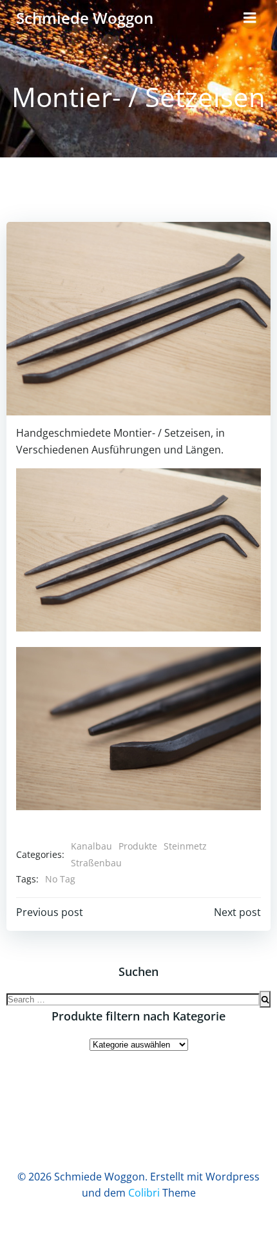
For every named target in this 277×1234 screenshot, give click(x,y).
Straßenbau (96, 863)
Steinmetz (185, 846)
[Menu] (250, 18)
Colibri (144, 1193)
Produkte (138, 846)
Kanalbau (91, 846)
